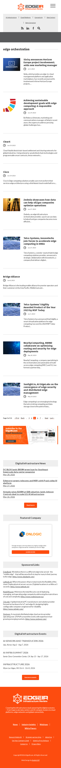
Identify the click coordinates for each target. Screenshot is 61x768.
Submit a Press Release (41, 740)
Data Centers (51, 17)
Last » (52, 418)
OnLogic (6, 602)
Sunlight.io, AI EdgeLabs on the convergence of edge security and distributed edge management (41, 388)
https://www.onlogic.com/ (13, 609)
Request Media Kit (15, 737)
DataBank (7, 572)
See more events (30, 677)
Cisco (6, 171)
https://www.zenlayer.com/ (36, 619)
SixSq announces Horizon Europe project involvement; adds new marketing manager (40, 62)
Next (46, 418)
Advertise (48, 737)
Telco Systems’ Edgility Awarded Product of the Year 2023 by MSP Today (40, 307)
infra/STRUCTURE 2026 (19, 666)
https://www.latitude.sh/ (20, 587)
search (38, 28)
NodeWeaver (8, 592)
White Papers (30, 728)
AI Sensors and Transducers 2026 (23, 642)
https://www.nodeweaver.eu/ (32, 597)
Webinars (44, 724)
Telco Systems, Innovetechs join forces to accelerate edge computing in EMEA (40, 241)
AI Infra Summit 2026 (25, 654)
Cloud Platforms (26, 17)
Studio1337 (36, 760)
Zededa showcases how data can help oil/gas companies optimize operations (40, 202)
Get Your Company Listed (20, 740)
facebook (33, 28)
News (15, 724)
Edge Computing (30, 23)
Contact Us (24, 744)
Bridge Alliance (11, 276)
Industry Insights (29, 724)
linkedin (27, 28)
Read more (30, 505)
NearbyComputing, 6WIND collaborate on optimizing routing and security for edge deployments (40, 347)
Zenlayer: (7, 614)
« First (17, 418)
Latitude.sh (7, 582)
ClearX (6, 141)
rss (22, 28)
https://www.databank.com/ (23, 577)
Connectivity (39, 17)
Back (22, 418)
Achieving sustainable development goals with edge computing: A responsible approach (40, 104)
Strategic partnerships (33, 737)
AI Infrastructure (11, 17)
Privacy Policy (36, 744)
